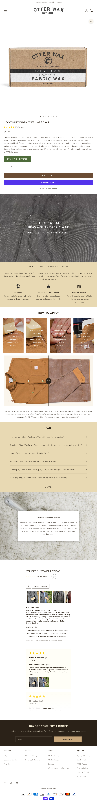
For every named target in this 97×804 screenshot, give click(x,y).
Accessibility (81, 776)
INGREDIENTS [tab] (53, 266)
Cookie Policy (82, 760)
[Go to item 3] (58, 597)
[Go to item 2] (46, 597)
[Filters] (28, 586)
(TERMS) (59, 2)
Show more (47, 709)
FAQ (5, 756)
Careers (51, 764)
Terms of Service (83, 756)
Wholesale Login (54, 760)
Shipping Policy (31, 756)
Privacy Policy (82, 768)
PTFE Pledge (82, 764)
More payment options (48, 188)
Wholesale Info (53, 756)
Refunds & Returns (32, 760)
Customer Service (11, 760)
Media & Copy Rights (85, 772)
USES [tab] (41, 266)
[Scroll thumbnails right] (68, 597)
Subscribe (68, 739)
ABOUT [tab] (31, 266)
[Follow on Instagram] (11, 783)
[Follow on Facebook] (5, 783)
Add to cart (48, 175)
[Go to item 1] (33, 597)
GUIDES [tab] (65, 266)
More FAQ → (49, 487)
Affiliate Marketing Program (58, 768)
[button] (9, 127)
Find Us (6, 764)
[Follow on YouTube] (17, 783)
